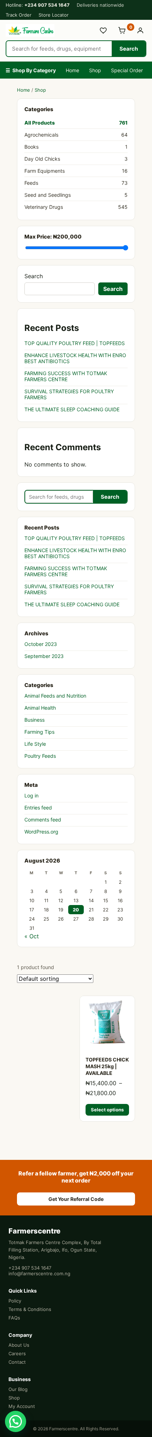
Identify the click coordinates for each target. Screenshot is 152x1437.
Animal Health (40, 708)
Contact (17, 1362)
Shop (95, 70)
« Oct (31, 936)
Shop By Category (31, 70)
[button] (15, 1421)
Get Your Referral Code (76, 1199)
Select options (107, 1109)
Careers (17, 1353)
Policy (14, 1301)
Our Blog (18, 1389)
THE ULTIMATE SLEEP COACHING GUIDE (71, 409)
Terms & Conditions (29, 1309)
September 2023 (44, 656)
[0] (122, 30)
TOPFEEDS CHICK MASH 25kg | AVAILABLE (107, 1066)
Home (72, 70)
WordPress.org (41, 832)
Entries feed (38, 808)
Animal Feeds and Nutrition (55, 696)
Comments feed (42, 820)
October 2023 (40, 644)
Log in (31, 795)
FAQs (14, 1318)
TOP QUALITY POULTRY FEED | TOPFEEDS (74, 343)
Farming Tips (39, 732)
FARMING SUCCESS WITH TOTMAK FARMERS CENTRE (65, 376)
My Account (21, 1406)
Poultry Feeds (40, 756)
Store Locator (54, 15)
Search (128, 48)
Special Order (127, 70)
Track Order (18, 15)
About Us (18, 1345)
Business (34, 720)
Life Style (35, 744)
